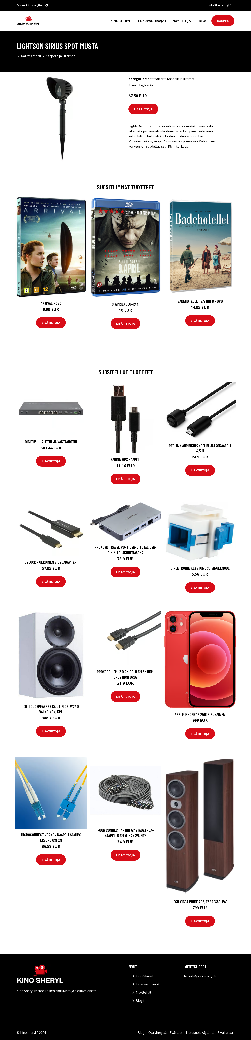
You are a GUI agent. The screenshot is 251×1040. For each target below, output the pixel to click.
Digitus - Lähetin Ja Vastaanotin (51, 441)
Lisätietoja (143, 109)
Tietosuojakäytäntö (200, 1032)
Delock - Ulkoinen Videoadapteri (51, 562)
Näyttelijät (182, 21)
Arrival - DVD (51, 303)
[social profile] (47, 5)
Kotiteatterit (31, 56)
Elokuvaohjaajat (151, 21)
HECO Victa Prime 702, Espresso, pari (200, 901)
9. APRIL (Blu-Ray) (125, 304)
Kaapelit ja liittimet (60, 56)
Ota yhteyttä (157, 1032)
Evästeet (176, 1032)
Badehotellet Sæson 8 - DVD (200, 301)
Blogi (203, 21)
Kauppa (223, 21)
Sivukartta (225, 1032)
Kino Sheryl (121, 21)
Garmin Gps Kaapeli (125, 459)
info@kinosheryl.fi (220, 5)
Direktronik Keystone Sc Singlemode (200, 567)
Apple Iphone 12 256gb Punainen (200, 714)
